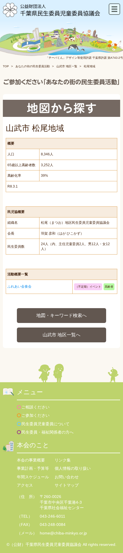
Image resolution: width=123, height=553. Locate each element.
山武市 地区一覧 (66, 66)
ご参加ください (35, 415)
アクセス (25, 485)
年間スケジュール (33, 477)
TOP (6, 66)
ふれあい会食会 (19, 286)
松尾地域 (89, 66)
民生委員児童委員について (45, 424)
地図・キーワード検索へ (61, 315)
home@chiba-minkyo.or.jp (63, 533)
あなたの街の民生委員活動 (32, 66)
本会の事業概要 (31, 460)
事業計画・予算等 (33, 468)
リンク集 (63, 460)
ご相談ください (35, 407)
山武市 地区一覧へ (61, 334)
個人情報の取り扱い (73, 468)
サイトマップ (67, 485)
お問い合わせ (67, 477)
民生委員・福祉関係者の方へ (47, 432)
